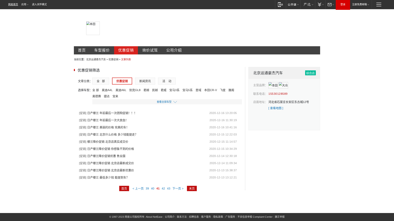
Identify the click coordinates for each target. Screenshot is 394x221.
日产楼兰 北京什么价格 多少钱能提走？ (108, 134)
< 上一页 (138, 188)
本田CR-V (210, 90)
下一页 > (177, 188)
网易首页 (13, 4)
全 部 (101, 81)
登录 (342, 4)
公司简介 (170, 216)
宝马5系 (187, 90)
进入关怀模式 (39, 4)
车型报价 (102, 50)
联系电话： (260, 93)
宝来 (115, 96)
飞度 (223, 90)
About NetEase (154, 216)
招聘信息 (194, 216)
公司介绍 (174, 50)
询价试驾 (150, 50)
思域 (198, 90)
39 (147, 188)
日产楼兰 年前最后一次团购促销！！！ (108, 113)
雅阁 (231, 90)
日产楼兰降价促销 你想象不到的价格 (106, 148)
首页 (82, 50)
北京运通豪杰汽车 (96, 59)
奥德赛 (96, 96)
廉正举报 (280, 216)
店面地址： (260, 102)
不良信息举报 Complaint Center (255, 216)
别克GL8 (135, 90)
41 (158, 188)
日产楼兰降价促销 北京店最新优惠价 (106, 170)
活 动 (166, 81)
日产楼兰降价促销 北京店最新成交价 (106, 163)
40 (152, 188)
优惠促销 (126, 50)
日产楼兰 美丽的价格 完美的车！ (104, 127)
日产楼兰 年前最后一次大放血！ (103, 120)
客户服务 (206, 216)
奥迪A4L (107, 90)
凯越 (155, 90)
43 (168, 188)
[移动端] (280, 4)
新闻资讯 (145, 81)
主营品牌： (260, 85)
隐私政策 (218, 216)
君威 (163, 90)
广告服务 (230, 216)
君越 (146, 90)
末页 (192, 188)
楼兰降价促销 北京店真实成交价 (103, 141)
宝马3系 (174, 90)
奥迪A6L (121, 90)
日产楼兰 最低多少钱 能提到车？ (104, 177)
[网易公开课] (293, 4)
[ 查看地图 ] (275, 108)
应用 (23, 4)
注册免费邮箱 (359, 4)
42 (163, 188)
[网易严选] (307, 4)
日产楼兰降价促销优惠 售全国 (102, 156)
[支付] (320, 4)
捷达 (107, 96)
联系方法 (182, 216)
